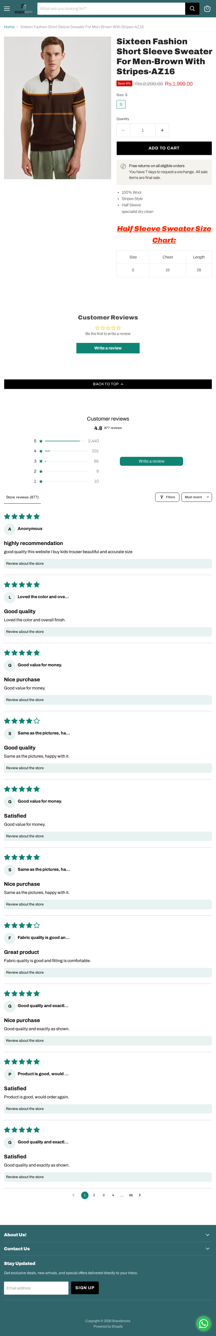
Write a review (151, 461)
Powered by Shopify (108, 1326)
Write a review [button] (108, 348)
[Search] (192, 9)
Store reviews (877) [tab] (22, 497)
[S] (121, 110)
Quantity (122, 119)
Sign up (85, 1287)
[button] (66, 441)
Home (9, 27)
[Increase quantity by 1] (162, 130)
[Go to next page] (141, 1195)
